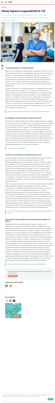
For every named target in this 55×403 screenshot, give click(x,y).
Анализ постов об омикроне (16, 148)
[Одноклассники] (2, 68)
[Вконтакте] (2, 66)
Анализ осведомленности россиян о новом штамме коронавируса (28, 111)
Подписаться (12, 275)
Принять (51, 399)
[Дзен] (14, 300)
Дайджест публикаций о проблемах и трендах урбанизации (26, 264)
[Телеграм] (6, 300)
